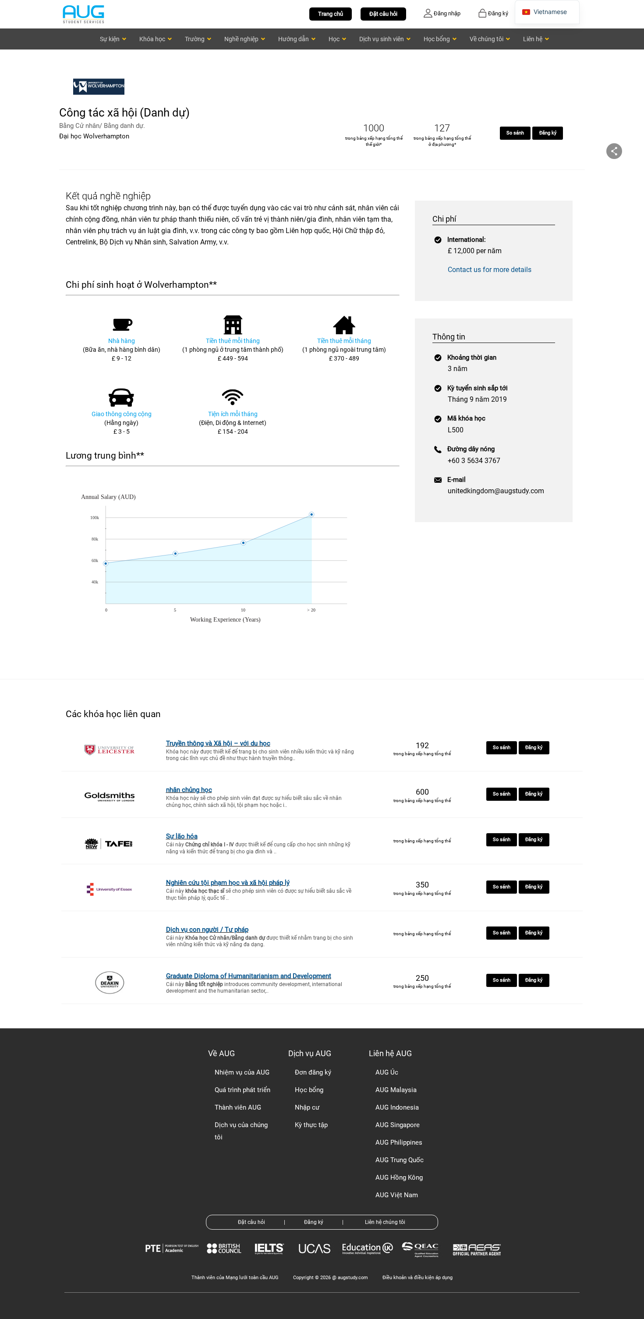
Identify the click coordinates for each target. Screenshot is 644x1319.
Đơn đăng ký (313, 1072)
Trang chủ (330, 14)
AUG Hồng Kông (399, 1177)
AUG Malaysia (396, 1090)
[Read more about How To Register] (478, 1262)
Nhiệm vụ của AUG (242, 1072)
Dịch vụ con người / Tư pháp (207, 930)
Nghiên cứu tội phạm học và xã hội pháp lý (228, 883)
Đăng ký (547, 133)
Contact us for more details (489, 269)
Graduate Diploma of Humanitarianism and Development (248, 976)
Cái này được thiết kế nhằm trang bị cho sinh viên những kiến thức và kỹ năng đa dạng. (259, 941)
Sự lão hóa (182, 836)
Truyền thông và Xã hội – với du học (218, 743)
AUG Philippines (398, 1142)
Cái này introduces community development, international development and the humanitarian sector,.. (254, 987)
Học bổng (309, 1090)
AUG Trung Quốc (399, 1160)
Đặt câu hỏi (383, 14)
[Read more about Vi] (83, 14)
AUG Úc (386, 1072)
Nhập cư (307, 1107)
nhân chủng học (189, 790)
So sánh (515, 133)
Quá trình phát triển (242, 1090)
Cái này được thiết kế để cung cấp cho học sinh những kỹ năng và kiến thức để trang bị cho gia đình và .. (258, 848)
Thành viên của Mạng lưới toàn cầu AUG (235, 1277)
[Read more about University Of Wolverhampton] (100, 99)
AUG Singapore (397, 1125)
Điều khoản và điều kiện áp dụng (417, 1277)
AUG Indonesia (397, 1107)
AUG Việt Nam (396, 1195)
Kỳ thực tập (311, 1125)
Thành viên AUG (238, 1107)
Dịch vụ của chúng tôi (241, 1131)
